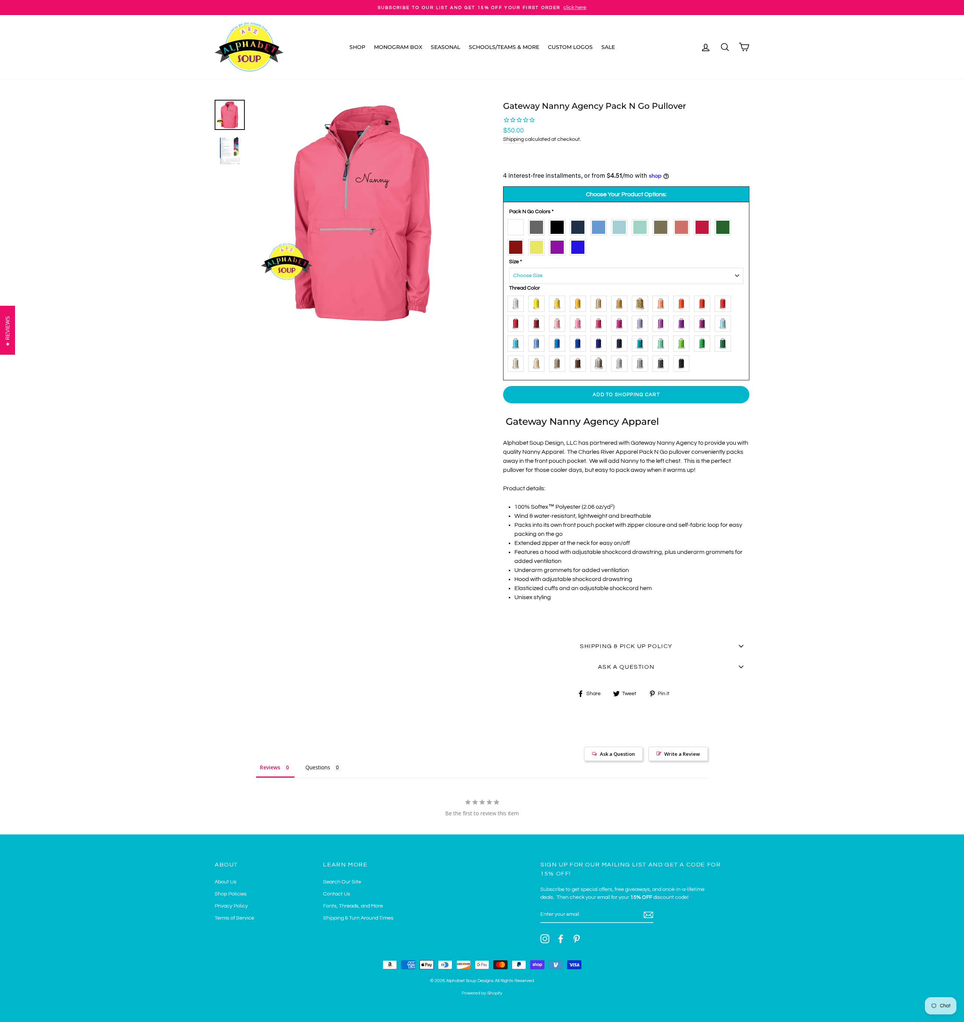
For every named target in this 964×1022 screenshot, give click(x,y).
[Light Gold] (600, 302)
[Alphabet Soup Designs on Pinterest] (576, 938)
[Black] (559, 226)
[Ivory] (517, 362)
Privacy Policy (231, 906)
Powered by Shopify (482, 993)
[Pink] (559, 322)
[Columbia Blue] (600, 226)
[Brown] (579, 362)
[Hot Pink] (579, 322)
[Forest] (724, 226)
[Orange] (683, 302)
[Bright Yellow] (538, 302)
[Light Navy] (600, 342)
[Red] (704, 226)
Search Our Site (342, 882)
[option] (482, 7)
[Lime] (683, 342)
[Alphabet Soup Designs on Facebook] (560, 938)
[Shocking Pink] (600, 322)
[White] (517, 226)
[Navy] (579, 226)
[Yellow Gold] (579, 302)
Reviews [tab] (270, 767)
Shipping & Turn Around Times (358, 918)
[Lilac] (662, 322)
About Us (225, 882)
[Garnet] (517, 322)
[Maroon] (517, 246)
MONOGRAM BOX (398, 47)
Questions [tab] (317, 767)
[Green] (704, 342)
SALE (608, 47)
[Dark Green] (724, 342)
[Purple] (559, 246)
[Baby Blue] (724, 322)
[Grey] (538, 226)
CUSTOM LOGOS (570, 47)
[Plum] (704, 322)
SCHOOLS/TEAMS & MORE (504, 47)
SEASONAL (445, 47)
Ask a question (626, 667)
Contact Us (336, 894)
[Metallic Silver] (600, 362)
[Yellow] (559, 302)
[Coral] (683, 226)
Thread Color (524, 288)
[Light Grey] (621, 362)
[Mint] (641, 226)
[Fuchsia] (621, 322)
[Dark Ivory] (538, 362)
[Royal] (579, 246)
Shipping (513, 139)
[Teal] (641, 342)
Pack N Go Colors (531, 211)
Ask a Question (617, 753)
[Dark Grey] (662, 362)
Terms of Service (234, 918)
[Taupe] (559, 362)
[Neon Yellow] (538, 246)
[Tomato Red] (704, 302)
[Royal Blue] (579, 342)
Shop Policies (231, 894)
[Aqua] (621, 226)
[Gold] (621, 302)
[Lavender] (641, 322)
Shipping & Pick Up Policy (626, 646)
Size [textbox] (515, 261)
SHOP (357, 47)
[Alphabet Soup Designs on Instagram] (544, 938)
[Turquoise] (559, 342)
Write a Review (682, 753)
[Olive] (662, 226)
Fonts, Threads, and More (353, 906)
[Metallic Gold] (641, 302)
